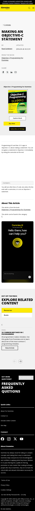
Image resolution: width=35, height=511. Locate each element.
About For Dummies (7, 411)
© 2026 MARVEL (6, 509)
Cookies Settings (6, 490)
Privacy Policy (5, 485)
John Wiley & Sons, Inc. (25, 499)
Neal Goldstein (7, 49)
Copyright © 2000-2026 (8, 499)
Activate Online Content (8, 421)
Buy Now (12, 123)
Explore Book (17, 118)
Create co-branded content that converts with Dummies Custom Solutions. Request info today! (17, 2)
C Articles (7, 25)
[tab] (17, 310)
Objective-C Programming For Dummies (12, 59)
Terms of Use (5, 480)
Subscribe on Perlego (17, 129)
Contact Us (4, 416)
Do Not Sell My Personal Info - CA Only (13, 495)
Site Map (3, 425)
